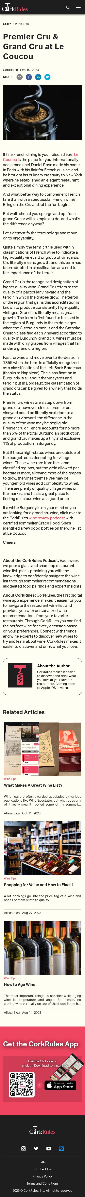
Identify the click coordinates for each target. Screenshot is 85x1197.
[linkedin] (38, 77)
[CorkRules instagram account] (23, 1149)
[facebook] (29, 77)
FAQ (42, 1162)
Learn (7, 24)
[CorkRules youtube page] (48, 1149)
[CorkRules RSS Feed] (61, 1149)
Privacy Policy (42, 1176)
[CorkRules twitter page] (36, 1149)
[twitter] (47, 77)
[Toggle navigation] (68, 8)
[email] (19, 77)
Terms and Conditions (42, 1183)
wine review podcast (47, 518)
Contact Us (42, 1169)
